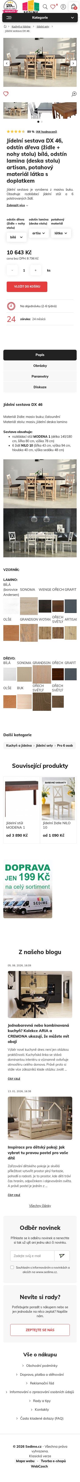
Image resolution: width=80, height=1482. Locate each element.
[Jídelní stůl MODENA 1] (40, 110)
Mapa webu (25, 1461)
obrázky (40, 366)
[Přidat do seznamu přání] (5, 93)
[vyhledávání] (45, 7)
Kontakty (42, 1409)
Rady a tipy (42, 1401)
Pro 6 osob (65, 746)
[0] (52, 6)
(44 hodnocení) (46, 131)
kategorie (40, 17)
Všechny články (40, 1206)
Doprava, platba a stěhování (42, 1374)
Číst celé (14, 1078)
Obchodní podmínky (42, 1365)
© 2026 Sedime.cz (27, 1446)
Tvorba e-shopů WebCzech (48, 1463)
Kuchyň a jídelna (21, 26)
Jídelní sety (43, 26)
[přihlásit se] (63, 7)
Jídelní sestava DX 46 (17, 31)
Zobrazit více (16, 205)
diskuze (40, 387)
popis (40, 355)
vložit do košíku (27, 286)
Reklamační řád (42, 1383)
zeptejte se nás (40, 1330)
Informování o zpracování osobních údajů (42, 1392)
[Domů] (5, 25)
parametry (40, 376)
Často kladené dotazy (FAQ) (42, 1418)
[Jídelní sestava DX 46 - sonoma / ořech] (15, 110)
